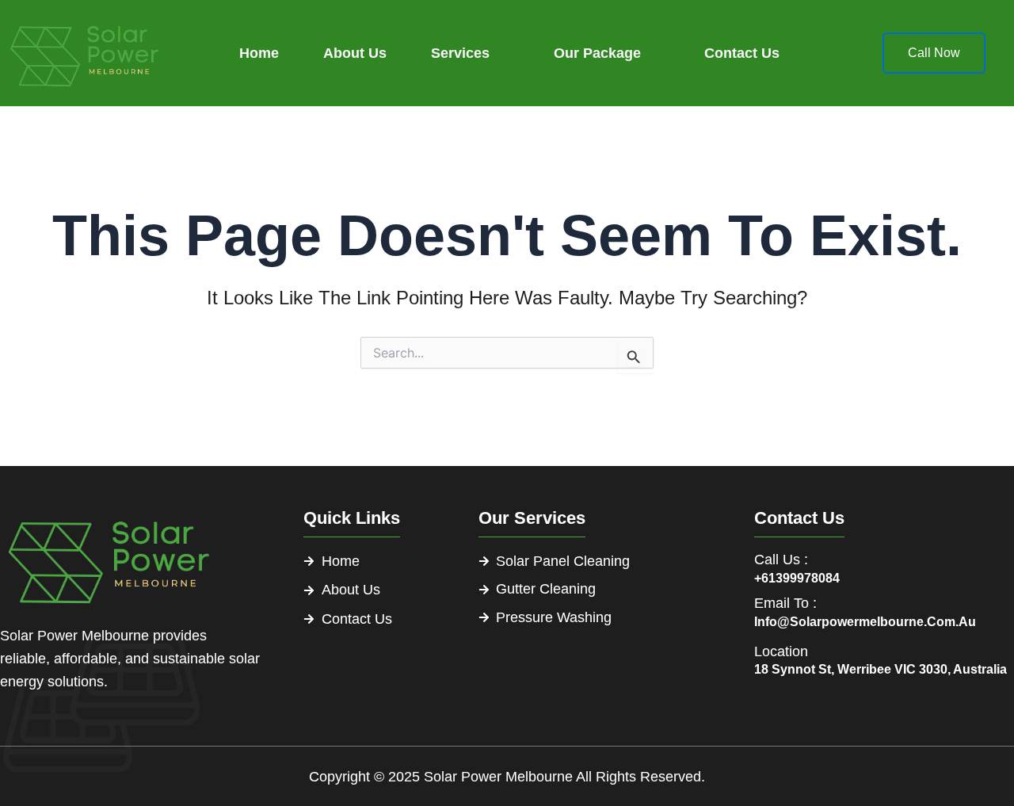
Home (259, 52)
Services (460, 52)
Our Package (597, 52)
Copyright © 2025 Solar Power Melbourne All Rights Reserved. (507, 777)
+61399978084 (797, 578)
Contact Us (742, 52)
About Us (355, 52)
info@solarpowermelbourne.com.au (865, 621)
